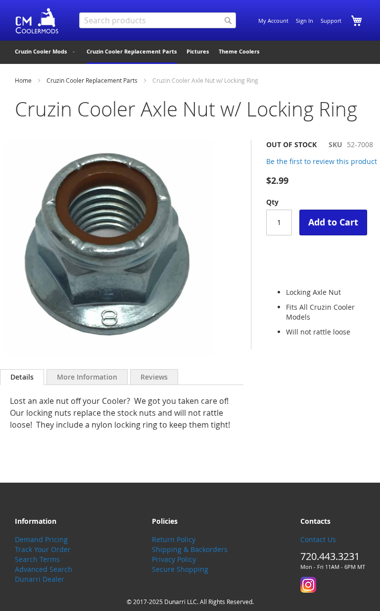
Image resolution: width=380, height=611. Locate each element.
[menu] (190, 52)
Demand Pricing (41, 539)
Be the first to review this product (321, 161)
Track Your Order (43, 549)
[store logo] (37, 21)
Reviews (154, 377)
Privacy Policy (174, 559)
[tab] (22, 377)
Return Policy (173, 539)
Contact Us (318, 539)
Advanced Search (43, 569)
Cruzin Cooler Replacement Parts (92, 80)
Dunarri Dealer (39, 579)
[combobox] (157, 20)
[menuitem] (46, 51)
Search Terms (37, 559)
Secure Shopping (180, 569)
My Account (273, 20)
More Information (87, 377)
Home (23, 80)
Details (22, 377)
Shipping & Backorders (190, 549)
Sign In (304, 20)
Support (331, 20)
